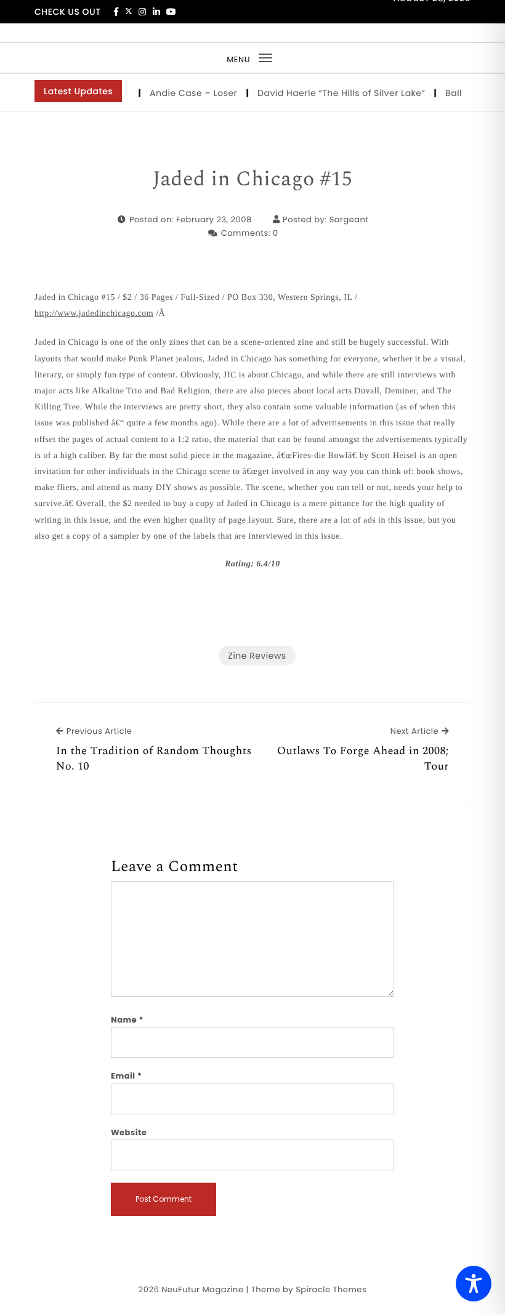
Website (129, 1132)
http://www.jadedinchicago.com (93, 313)
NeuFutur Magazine (202, 1289)
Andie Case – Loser (186, 93)
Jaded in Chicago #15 (253, 180)
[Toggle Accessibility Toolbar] (473, 1284)
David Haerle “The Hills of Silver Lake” (334, 93)
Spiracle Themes (331, 1289)
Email (126, 1076)
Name (127, 1020)
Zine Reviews (257, 655)
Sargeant (349, 219)
